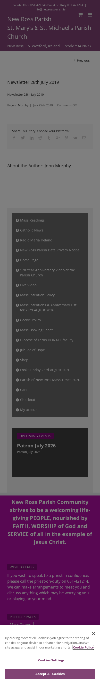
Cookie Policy (83, 647)
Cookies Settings (51, 660)
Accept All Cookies (50, 674)
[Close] (93, 633)
